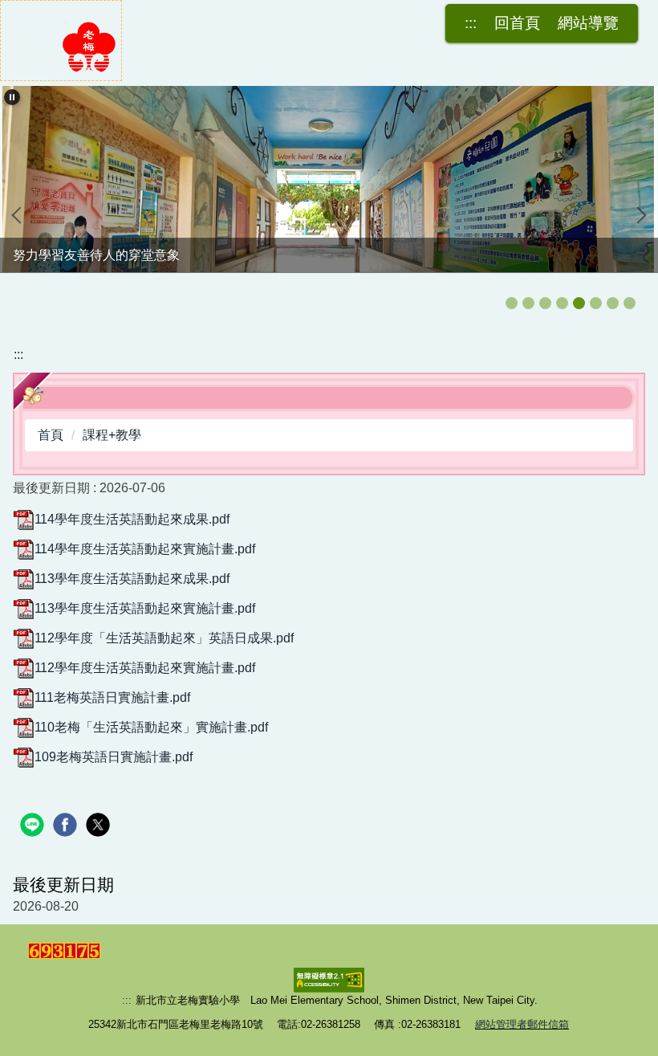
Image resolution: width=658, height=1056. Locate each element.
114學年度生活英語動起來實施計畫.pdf (145, 549)
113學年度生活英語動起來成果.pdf (132, 578)
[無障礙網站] (329, 979)
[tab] (511, 303)
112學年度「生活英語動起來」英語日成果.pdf (164, 638)
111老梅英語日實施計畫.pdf (112, 697)
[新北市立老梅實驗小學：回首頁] (61, 40)
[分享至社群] (34, 827)
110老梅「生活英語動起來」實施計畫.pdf (151, 727)
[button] (12, 97)
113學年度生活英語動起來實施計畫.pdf (145, 608)
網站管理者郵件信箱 (522, 1024)
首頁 (50, 435)
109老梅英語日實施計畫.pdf (114, 757)
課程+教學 (112, 435)
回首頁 (517, 22)
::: (471, 22)
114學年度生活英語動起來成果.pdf (132, 519)
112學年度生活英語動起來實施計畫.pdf (145, 668)
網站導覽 (588, 22)
